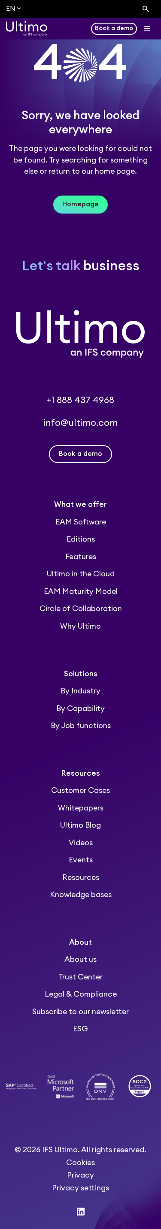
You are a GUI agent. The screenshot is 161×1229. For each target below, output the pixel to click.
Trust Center (80, 977)
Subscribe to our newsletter (80, 1011)
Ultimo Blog (80, 825)
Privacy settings (80, 1188)
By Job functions (81, 725)
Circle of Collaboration (80, 608)
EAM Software (80, 522)
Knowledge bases (81, 894)
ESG (80, 1029)
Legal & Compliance (81, 994)
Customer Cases (80, 790)
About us (80, 959)
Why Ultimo (80, 626)
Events (81, 860)
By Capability (80, 708)
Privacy (80, 1175)
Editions (81, 539)
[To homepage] (26, 28)
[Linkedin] (81, 1211)
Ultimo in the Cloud (81, 574)
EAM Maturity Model (81, 591)
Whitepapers (80, 808)
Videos (81, 842)
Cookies (80, 1162)
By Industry (80, 691)
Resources (80, 877)
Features (80, 556)
